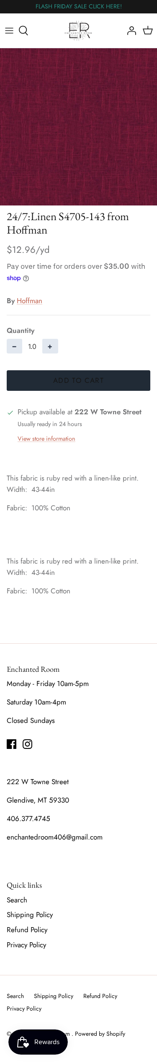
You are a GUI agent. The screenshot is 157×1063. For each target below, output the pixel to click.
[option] (78, 126)
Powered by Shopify (100, 1033)
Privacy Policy (26, 945)
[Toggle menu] (9, 30)
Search (17, 900)
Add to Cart (78, 380)
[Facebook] (11, 744)
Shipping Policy (30, 915)
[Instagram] (27, 744)
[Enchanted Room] (78, 31)
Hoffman (29, 301)
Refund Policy (27, 930)
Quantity (20, 330)
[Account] (129, 30)
